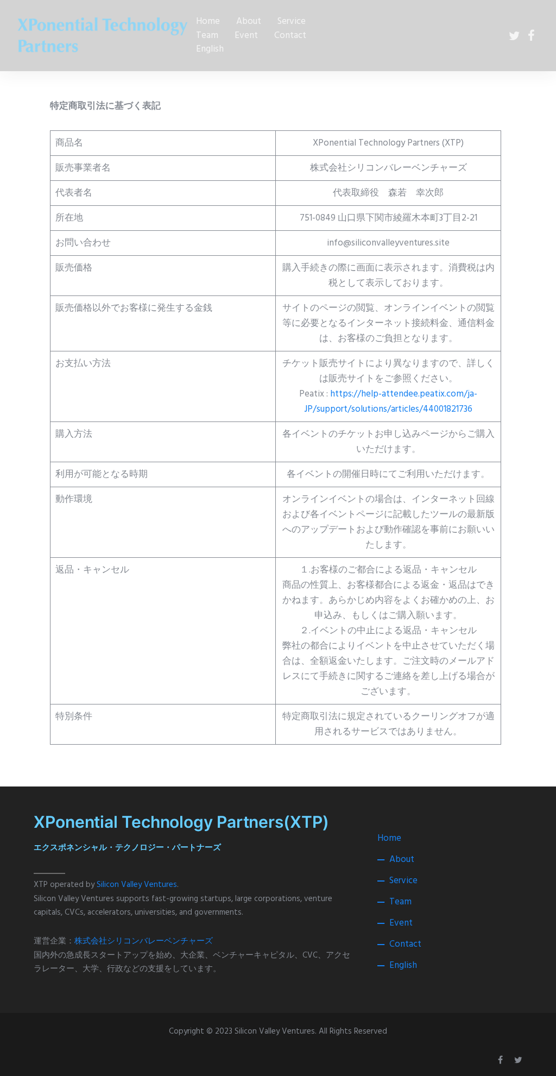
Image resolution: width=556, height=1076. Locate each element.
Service (291, 21)
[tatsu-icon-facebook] (531, 35)
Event (246, 35)
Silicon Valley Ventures (137, 884)
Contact (290, 35)
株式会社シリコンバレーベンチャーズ (143, 941)
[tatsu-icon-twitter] (514, 35)
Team (207, 35)
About (248, 21)
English (210, 49)
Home (208, 21)
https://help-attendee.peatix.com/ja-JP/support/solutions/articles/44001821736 (390, 402)
